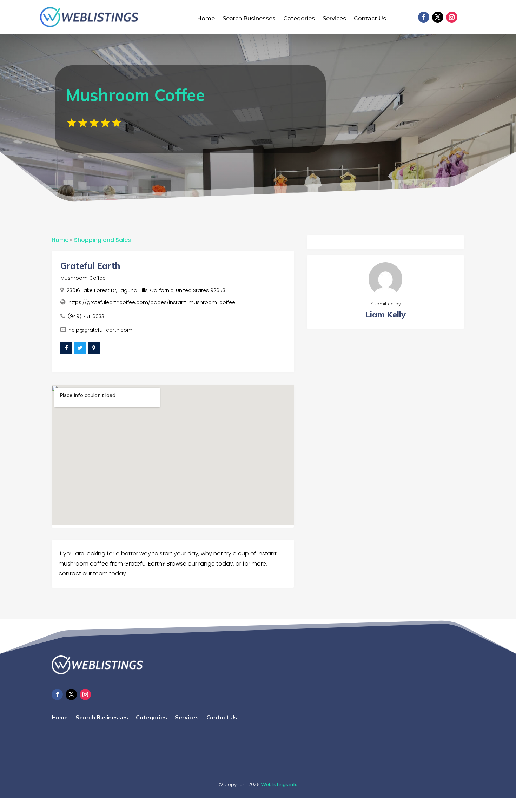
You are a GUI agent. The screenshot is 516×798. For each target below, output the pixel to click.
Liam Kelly (385, 314)
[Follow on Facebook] (423, 17)
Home (206, 19)
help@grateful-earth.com (100, 330)
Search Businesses (249, 19)
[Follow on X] (437, 17)
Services (334, 19)
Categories (299, 19)
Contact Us (370, 19)
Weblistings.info (279, 784)
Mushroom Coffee (83, 278)
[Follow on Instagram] (451, 17)
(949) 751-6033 (86, 316)
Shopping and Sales (102, 240)
